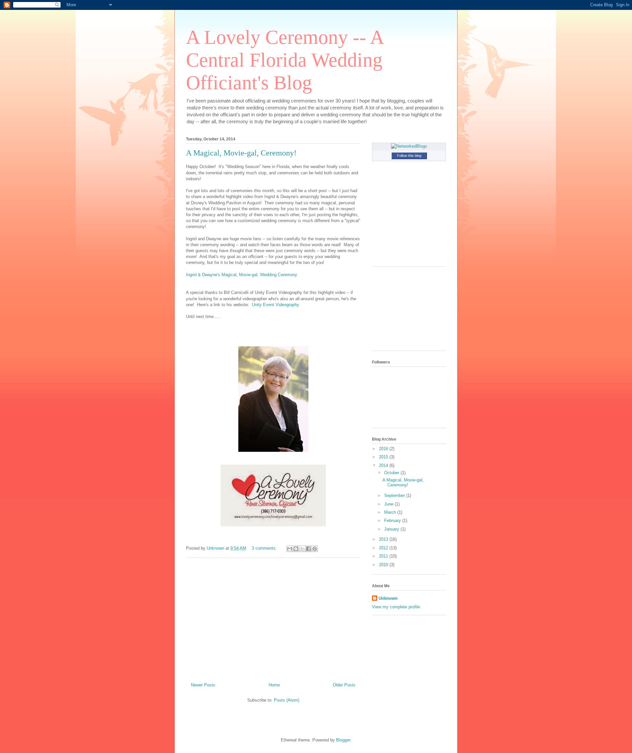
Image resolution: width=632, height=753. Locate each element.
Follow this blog (409, 156)
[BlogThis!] (296, 548)
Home (274, 684)
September (395, 495)
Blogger (343, 740)
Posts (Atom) (286, 700)
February (393, 520)
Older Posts (344, 684)
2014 (384, 465)
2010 (384, 564)
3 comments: (265, 548)
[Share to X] (302, 548)
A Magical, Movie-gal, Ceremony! (241, 153)
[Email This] (289, 548)
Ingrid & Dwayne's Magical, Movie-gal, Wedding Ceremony (241, 274)
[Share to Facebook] (308, 548)
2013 (384, 539)
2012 (384, 547)
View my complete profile (396, 606)
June (389, 504)
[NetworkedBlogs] (409, 146)
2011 (384, 556)
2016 (384, 448)
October (392, 472)
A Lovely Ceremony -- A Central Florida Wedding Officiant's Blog (284, 60)
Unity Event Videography (275, 304)
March (390, 512)
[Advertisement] (273, 617)
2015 (384, 456)
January (392, 529)
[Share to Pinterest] (314, 548)
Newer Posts (203, 684)
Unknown (388, 598)
